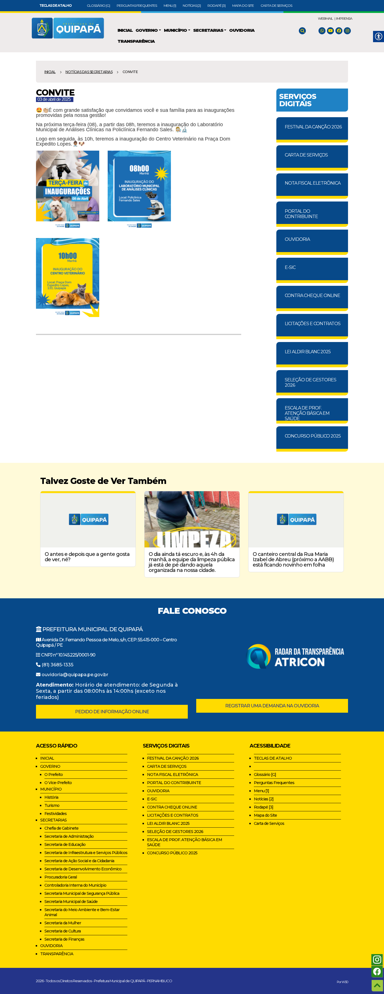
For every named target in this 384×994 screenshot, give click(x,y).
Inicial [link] (50, 72)
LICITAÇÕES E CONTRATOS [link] (312, 323)
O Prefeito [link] (53, 774)
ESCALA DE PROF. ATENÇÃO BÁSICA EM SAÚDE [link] (307, 413)
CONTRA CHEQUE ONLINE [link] (312, 295)
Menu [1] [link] (170, 5)
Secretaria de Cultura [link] (62, 931)
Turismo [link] (51, 805)
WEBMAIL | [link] (326, 18)
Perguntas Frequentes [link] (137, 5)
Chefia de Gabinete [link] (61, 828)
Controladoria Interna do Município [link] (75, 885)
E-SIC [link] (290, 267)
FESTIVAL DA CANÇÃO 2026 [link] (313, 127)
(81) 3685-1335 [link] (57, 664)
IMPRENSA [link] (344, 18)
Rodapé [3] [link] (216, 5)
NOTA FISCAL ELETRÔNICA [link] (312, 183)
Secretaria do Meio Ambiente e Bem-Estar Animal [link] (81, 912)
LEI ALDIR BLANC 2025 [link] (308, 351)
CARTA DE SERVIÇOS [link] (306, 155)
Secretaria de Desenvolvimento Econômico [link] (82, 868)
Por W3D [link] (342, 982)
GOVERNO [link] (50, 766)
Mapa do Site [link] (243, 5)
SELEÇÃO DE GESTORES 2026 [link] (310, 382)
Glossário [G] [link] (98, 5)
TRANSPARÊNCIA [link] (56, 953)
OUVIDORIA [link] (297, 239)
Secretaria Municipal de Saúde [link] (71, 901)
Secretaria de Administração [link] (69, 836)
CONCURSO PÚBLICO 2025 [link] (313, 436)
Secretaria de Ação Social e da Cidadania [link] (79, 860)
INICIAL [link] (47, 758)
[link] (55, 5)
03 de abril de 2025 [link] (54, 99)
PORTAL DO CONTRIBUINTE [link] (301, 214)
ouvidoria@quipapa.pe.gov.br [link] (75, 674)
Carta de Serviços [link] (276, 5)
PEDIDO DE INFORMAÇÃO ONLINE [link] (112, 711)
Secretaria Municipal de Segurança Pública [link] (81, 893)
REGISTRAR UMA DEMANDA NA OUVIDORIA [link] (272, 705)
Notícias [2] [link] (192, 5)
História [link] (51, 797)
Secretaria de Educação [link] (64, 844)
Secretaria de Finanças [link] (64, 939)
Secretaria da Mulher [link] (62, 922)
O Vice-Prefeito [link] (58, 782)
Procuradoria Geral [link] (60, 877)
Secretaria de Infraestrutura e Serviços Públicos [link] (85, 852)
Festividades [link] (55, 813)
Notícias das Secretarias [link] (88, 72)
